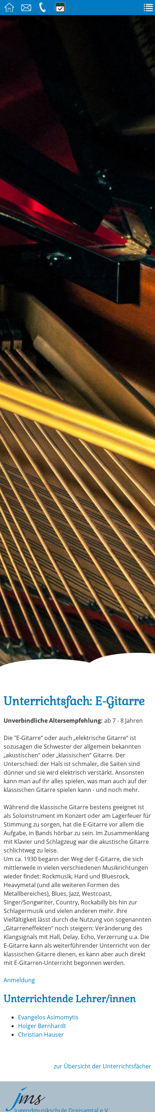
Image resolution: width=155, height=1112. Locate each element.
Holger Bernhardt (42, 1026)
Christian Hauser (41, 1034)
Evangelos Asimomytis (48, 1017)
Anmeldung (19, 980)
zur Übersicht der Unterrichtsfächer (102, 1066)
